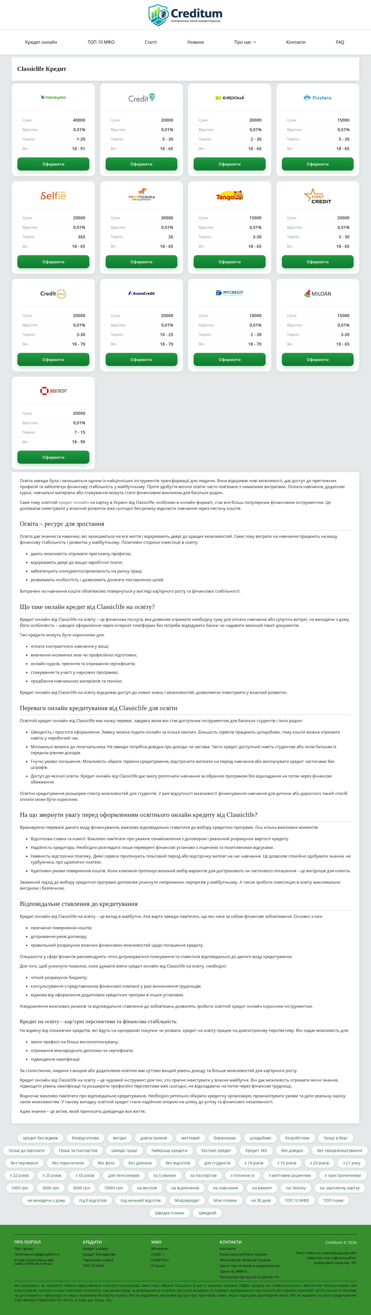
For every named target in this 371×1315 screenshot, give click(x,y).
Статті (151, 42)
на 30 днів (261, 1200)
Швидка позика (169, 1212)
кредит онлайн (74, 502)
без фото (106, 1162)
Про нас (242, 42)
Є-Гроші (158, 1265)
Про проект (24, 1248)
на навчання (225, 1187)
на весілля (147, 1187)
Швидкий (207, 1212)
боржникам (225, 1137)
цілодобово (260, 1137)
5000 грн (81, 1187)
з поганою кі (242, 1175)
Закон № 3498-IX (233, 1271)
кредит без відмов (40, 1137)
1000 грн (19, 1187)
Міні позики (225, 1200)
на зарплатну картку (340, 1187)
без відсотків (178, 1162)
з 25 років (52, 1175)
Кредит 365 (256, 1150)
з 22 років (19, 1175)
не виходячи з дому (46, 1200)
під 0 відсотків (92, 1200)
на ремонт (262, 1187)
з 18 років (253, 1162)
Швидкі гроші (124, 1150)
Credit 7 (157, 1254)
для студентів (217, 1162)
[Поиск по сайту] (352, 42)
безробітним (297, 1137)
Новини (195, 42)
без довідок (292, 1150)
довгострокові (153, 1137)
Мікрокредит (187, 1200)
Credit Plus (160, 1259)
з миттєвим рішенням (290, 1175)
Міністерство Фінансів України (245, 1259)
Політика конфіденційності (36, 1254)
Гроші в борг (336, 1137)
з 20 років (319, 1162)
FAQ (340, 42)
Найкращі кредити (169, 1150)
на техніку (296, 1187)
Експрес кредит (216, 1150)
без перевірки (24, 1162)
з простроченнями (343, 1175)
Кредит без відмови (99, 1254)
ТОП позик (333, 1200)
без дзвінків (139, 1162)
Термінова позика (98, 1259)
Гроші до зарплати (27, 1150)
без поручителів (68, 1162)
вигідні (119, 1137)
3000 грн (50, 1187)
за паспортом (203, 1175)
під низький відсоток (141, 1200)
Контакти (296, 42)
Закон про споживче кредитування (249, 1265)
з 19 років (286, 1162)
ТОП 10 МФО (101, 42)
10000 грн (113, 1187)
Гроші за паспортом (78, 1150)
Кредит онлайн (41, 42)
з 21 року (351, 1162)
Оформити (53, 164)
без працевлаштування (339, 1150)
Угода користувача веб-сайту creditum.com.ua (34, 1261)
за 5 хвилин (164, 1175)
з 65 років (85, 1175)
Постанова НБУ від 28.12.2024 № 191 (249, 1277)
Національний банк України (243, 1254)
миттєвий (190, 1137)
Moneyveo (160, 1248)
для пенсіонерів (123, 1175)
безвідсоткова (85, 1137)
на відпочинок (185, 1187)
